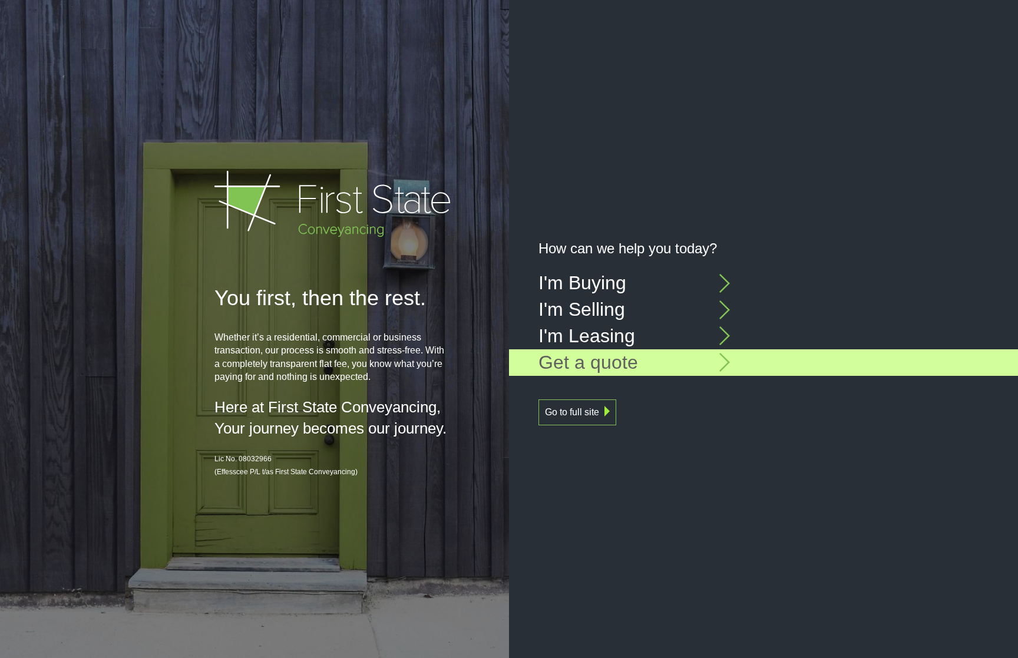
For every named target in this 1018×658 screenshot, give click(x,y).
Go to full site (572, 412)
